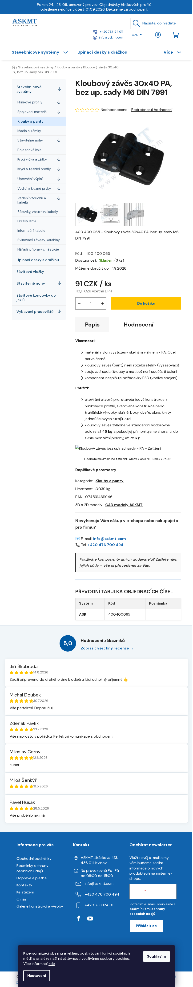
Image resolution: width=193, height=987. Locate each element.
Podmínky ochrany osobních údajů (32, 868)
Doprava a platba (31, 878)
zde (51, 963)
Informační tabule (31, 230)
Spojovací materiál (32, 112)
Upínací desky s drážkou (37, 259)
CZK (135, 35)
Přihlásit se (146, 925)
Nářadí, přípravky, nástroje (38, 249)
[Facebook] (78, 918)
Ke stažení (25, 892)
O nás (21, 899)
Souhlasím (156, 956)
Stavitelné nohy (30, 140)
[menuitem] (42, 52)
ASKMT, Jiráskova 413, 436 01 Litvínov (99, 860)
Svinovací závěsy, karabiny (38, 240)
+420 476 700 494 (105, 544)
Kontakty (24, 885)
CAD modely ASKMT (124, 504)
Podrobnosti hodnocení (151, 109)
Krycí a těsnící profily (34, 169)
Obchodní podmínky (34, 858)
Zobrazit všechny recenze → (107, 648)
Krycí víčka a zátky (32, 159)
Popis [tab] (92, 324)
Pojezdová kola (29, 150)
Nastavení (36, 975)
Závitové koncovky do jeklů (36, 297)
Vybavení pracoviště (34, 311)
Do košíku (146, 303)
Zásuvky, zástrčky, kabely (37, 211)
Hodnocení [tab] (138, 324)
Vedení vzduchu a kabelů (31, 200)
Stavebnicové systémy (28, 89)
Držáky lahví (26, 221)
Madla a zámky (29, 131)
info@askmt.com (111, 37)
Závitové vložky (30, 271)
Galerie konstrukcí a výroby (39, 906)
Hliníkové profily (29, 102)
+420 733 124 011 (111, 32)
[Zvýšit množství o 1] (102, 303)
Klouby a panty (30, 121)
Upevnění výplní (30, 179)
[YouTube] (90, 918)
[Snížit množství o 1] (79, 303)
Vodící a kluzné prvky (34, 188)
